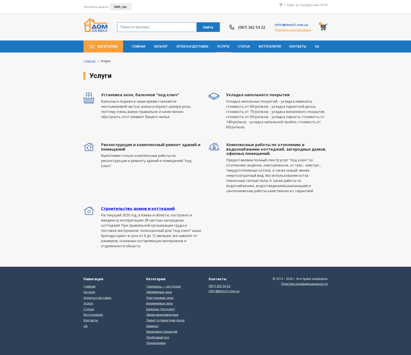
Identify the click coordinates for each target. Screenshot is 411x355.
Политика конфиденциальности (304, 284)
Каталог (161, 46)
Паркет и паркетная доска (165, 320)
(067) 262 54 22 (251, 27)
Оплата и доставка (192, 46)
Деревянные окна (159, 292)
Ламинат (152, 326)
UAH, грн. (120, 7)
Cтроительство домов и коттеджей (138, 208)
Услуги (223, 46)
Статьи (244, 46)
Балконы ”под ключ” (160, 309)
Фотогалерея (270, 46)
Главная (138, 46)
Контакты (297, 46)
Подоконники (156, 343)
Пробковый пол (157, 337)
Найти (208, 27)
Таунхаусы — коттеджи (163, 286)
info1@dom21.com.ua (291, 25)
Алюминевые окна (159, 303)
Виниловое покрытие (161, 332)
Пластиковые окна (159, 298)
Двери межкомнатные (162, 315)
